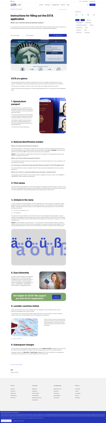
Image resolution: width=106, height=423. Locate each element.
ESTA (83, 20)
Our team (77, 395)
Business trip (78, 32)
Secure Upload (85, 1)
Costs (86, 27)
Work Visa (13, 388)
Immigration (78, 29)
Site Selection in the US (36, 397)
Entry (77, 20)
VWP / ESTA (13, 397)
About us (63, 4)
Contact (92, 4)
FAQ (80, 1)
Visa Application (55, 4)
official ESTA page (34, 83)
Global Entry (34, 388)
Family (85, 29)
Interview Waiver (57, 395)
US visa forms (56, 397)
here (28, 126)
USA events (77, 397)
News (68, 4)
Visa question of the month (81, 25)
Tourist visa (56, 391)
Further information (17, 338)
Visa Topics (47, 4)
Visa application (79, 22)
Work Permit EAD (35, 393)
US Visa (41, 4)
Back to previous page (17, 9)
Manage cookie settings (18, 420)
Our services (77, 388)
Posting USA (34, 391)
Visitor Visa (13, 391)
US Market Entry (35, 395)
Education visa (79, 27)
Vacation (91, 25)
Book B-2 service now (56, 297)
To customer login (92, 1)
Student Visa (13, 393)
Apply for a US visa (57, 388)
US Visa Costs (56, 393)
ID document (87, 32)
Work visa (89, 20)
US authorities (88, 22)
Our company (77, 393)
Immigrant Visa (14, 395)
